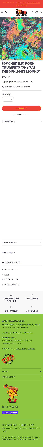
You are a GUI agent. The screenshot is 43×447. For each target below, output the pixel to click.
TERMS (4, 431)
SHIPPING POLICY (12, 284)
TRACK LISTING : (9, 242)
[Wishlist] (37, 12)
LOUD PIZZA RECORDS (23, 437)
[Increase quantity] (12, 99)
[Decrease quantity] (4, 99)
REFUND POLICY (22, 3)
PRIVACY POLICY (35, 428)
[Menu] (2, 12)
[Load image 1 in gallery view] (21, 38)
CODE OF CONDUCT (26, 425)
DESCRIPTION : (8, 121)
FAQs (7, 274)
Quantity (6, 94)
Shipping (6, 81)
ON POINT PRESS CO (31, 439)
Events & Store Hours (25, 348)
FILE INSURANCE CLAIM (9, 425)
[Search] (7, 12)
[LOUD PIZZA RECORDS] (21, 12)
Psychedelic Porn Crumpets (17, 86)
